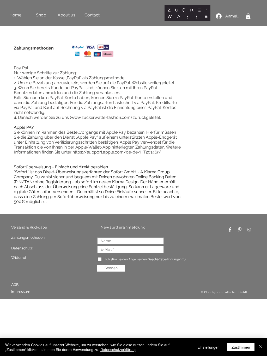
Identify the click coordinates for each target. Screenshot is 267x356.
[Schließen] (261, 347)
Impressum (21, 292)
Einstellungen (208, 347)
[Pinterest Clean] (239, 229)
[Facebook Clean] (230, 229)
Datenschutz (22, 248)
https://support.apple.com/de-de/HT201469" (116, 152)
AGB (15, 285)
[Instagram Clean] (249, 229)
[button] (248, 16)
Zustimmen (241, 347)
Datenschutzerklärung (118, 349)
